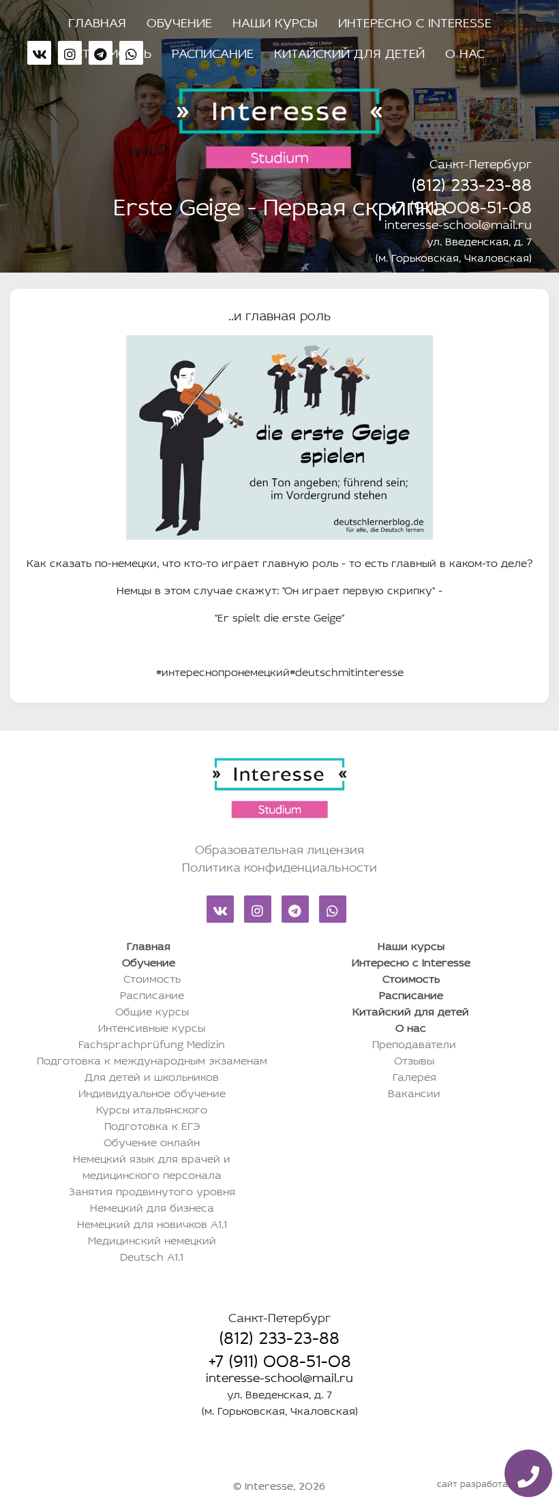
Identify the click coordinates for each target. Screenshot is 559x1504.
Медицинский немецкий (152, 1239)
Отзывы (414, 1059)
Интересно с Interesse (415, 20)
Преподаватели (414, 1043)
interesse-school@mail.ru (458, 223)
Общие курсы (152, 1010)
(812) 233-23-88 (472, 181)
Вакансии (414, 1092)
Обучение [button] (179, 20)
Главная (97, 20)
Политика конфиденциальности (279, 865)
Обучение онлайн (152, 1141)
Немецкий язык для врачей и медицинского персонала (151, 1165)
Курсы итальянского (151, 1108)
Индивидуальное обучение (152, 1092)
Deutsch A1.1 (151, 1255)
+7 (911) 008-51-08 (460, 204)
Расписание (213, 51)
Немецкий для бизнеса (152, 1206)
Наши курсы (275, 20)
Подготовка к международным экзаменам (152, 1059)
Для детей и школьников (152, 1075)
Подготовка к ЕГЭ (152, 1124)
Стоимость (152, 977)
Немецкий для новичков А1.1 (152, 1222)
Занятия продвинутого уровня (152, 1190)
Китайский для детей (349, 51)
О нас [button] (465, 51)
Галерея (414, 1075)
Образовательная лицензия (279, 848)
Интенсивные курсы (151, 1026)
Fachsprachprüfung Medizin (151, 1043)
